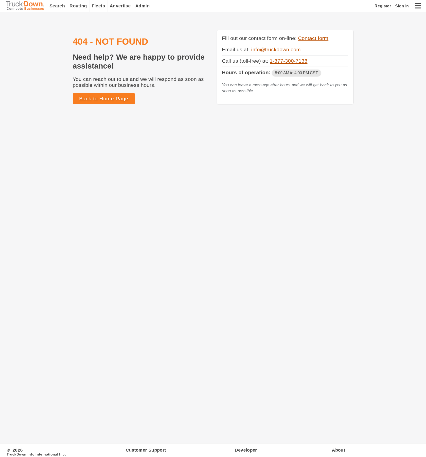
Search (57, 5)
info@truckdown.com (276, 49)
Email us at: (236, 49)
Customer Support (146, 450)
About (338, 450)
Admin (142, 5)
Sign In (402, 6)
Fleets (98, 5)
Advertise (120, 5)
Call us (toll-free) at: (246, 61)
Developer (246, 450)
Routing (78, 5)
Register (382, 6)
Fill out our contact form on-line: (260, 38)
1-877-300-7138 (288, 61)
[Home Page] (25, 6)
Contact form (313, 38)
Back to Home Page (103, 98)
